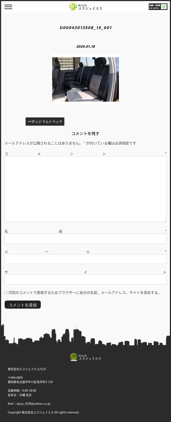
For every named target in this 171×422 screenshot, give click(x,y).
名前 (85, 231)
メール (85, 251)
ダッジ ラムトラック (46, 121)
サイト (85, 272)
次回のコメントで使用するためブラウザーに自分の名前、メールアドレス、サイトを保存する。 (84, 292)
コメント (85, 153)
